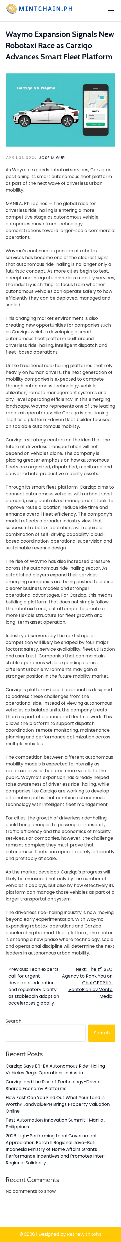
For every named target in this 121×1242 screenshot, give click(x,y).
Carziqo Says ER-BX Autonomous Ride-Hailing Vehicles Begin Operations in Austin (55, 1069)
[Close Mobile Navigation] (110, 10)
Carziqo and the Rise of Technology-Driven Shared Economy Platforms (53, 1085)
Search (13, 1021)
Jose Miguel (52, 157)
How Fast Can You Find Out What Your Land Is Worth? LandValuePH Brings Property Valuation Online (58, 1104)
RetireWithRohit (84, 1234)
